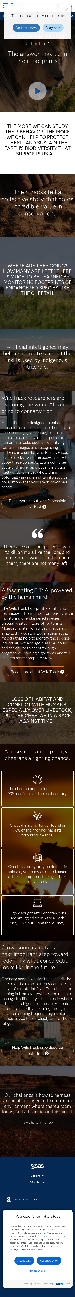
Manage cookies (38, 1270)
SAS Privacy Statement (54, 1236)
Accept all (24, 1260)
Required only (49, 1260)
